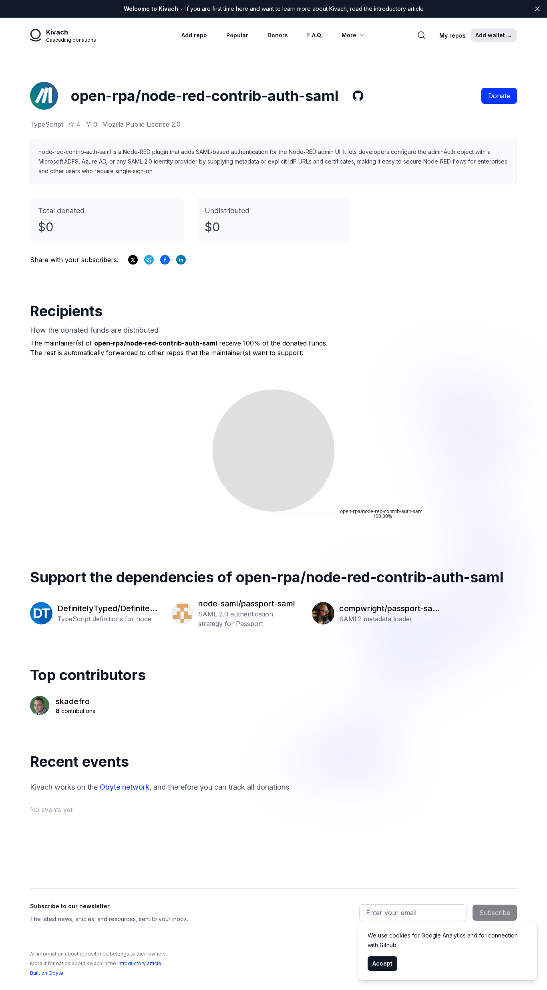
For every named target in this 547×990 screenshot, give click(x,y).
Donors (277, 35)
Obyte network (124, 787)
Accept (382, 963)
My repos (452, 35)
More (349, 35)
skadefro (73, 701)
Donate (499, 96)
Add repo (194, 35)
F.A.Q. (314, 35)
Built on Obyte (46, 973)
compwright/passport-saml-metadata (389, 609)
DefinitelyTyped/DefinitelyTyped (107, 609)
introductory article (139, 963)
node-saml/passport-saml (246, 603)
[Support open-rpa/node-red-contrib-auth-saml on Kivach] (165, 260)
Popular (237, 35)
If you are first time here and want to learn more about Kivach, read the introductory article (274, 8)
